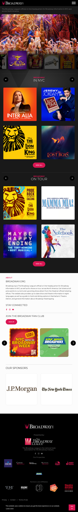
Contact (13, 500)
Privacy (4, 500)
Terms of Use (23, 500)
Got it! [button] (72, 507)
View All (39, 165)
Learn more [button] (10, 508)
